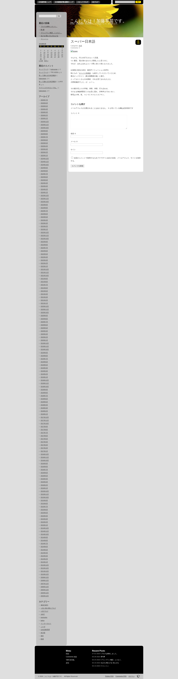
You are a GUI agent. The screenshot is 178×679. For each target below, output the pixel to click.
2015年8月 (44, 503)
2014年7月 (44, 543)
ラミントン (44, 39)
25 (48, 57)
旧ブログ (95, 2)
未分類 (43, 633)
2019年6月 (44, 362)
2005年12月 (45, 590)
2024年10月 (45, 164)
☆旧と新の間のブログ (48, 608)
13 (55, 52)
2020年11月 (45, 309)
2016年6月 (44, 472)
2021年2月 (44, 300)
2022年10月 (45, 238)
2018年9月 (44, 389)
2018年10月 (45, 386)
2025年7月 (44, 137)
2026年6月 (44, 103)
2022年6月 (44, 251)
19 (51, 54)
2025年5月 (44, 143)
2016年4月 (44, 479)
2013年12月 (45, 565)
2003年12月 (45, 596)
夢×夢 (42, 30)
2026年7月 (44, 100)
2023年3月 (44, 223)
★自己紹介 (44, 605)
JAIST (43, 614)
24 (44, 57)
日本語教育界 (45, 629)
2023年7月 (44, 211)
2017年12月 (45, 417)
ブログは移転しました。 (49, 26)
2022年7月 (44, 248)
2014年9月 (44, 537)
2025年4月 (44, 146)
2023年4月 (44, 220)
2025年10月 (45, 128)
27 (55, 57)
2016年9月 (44, 463)
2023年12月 (45, 195)
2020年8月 (44, 319)
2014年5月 (44, 550)
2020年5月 (44, 328)
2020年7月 (44, 322)
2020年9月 (44, 315)
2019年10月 (45, 349)
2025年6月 (44, 140)
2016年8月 (44, 466)
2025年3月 (44, 149)
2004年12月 (45, 593)
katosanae (54, 69)
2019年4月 (44, 368)
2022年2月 (44, 263)
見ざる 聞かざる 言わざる (49, 36)
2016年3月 (44, 482)
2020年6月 (44, 325)
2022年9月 (44, 241)
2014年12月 (45, 528)
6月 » (46, 61)
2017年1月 (44, 451)
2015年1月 (44, 525)
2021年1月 (44, 303)
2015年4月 (44, 516)
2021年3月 (44, 297)
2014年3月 (44, 556)
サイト (73, 150)
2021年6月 (44, 288)
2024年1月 (44, 192)
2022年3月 (44, 260)
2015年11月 (45, 494)
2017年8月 (44, 429)
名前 (73, 134)
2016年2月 (44, 485)
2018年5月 (44, 402)
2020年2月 (44, 337)
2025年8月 (44, 134)
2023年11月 (45, 198)
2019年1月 (44, 377)
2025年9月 (44, 131)
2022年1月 (44, 266)
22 (62, 54)
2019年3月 (44, 371)
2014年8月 (44, 540)
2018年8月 (44, 392)
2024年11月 (45, 161)
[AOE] (137, 676)
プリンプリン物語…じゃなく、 (51, 33)
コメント (75, 113)
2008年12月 (45, 580)
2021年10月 (45, 275)
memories (44, 617)
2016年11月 (45, 457)
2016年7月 (44, 469)
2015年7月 (44, 506)
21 (58, 54)
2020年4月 (44, 331)
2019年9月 (44, 352)
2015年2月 (44, 522)
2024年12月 (45, 158)
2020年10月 (45, 312)
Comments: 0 (75, 48)
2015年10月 (45, 497)
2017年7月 (44, 432)
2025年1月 (44, 155)
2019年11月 (45, 346)
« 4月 (41, 61)
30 (41, 59)
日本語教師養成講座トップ (64, 2)
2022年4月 (44, 257)
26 (51, 57)
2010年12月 (45, 574)
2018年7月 (44, 396)
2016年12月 (45, 454)
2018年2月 (44, 411)
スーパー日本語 (83, 41)
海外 (42, 636)
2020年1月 (44, 340)
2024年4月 (44, 183)
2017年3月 (44, 445)
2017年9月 (44, 426)
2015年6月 (44, 509)
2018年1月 (44, 414)
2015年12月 (45, 491)
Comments (71, 657)
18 (48, 54)
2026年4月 (44, 109)
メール (74, 141)
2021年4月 (44, 294)
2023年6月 (44, 214)
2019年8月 (44, 356)
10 (44, 52)
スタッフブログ (82, 2)
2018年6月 (44, 399)
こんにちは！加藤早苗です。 (98, 20)
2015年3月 (44, 519)
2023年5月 (44, 217)
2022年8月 (44, 245)
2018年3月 (44, 408)
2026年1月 (44, 118)
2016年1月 (44, 488)
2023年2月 (44, 226)
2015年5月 (44, 513)
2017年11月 (45, 420)
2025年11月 (45, 124)
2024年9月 (44, 168)
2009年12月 (45, 577)
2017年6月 (44, 436)
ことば (43, 626)
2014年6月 (44, 546)
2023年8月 (44, 208)
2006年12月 (45, 587)
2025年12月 (45, 121)
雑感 (42, 639)
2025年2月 (44, 152)
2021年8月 (44, 281)
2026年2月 (44, 115)
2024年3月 (44, 186)
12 (51, 52)
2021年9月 (44, 278)
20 (55, 54)
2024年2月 (44, 189)
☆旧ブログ (44, 611)
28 (58, 57)
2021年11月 (45, 272)
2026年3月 (44, 112)
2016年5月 (44, 476)
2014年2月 (44, 559)
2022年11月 (45, 235)
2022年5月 (44, 254)
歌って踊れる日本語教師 (47, 75)
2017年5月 (44, 439)
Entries (109, 676)
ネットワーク (43, 69)
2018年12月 (45, 380)
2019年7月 (44, 359)
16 (41, 54)
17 (44, 54)
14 (58, 52)
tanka (42, 620)
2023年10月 (45, 201)
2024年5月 (44, 180)
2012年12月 (45, 568)
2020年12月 (45, 306)
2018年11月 (45, 383)
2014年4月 (44, 553)
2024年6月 (44, 177)
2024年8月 (44, 171)
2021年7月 (44, 285)
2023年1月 (44, 229)
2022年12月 (45, 232)
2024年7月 (44, 174)
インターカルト (46, 623)
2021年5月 (44, 291)
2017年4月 (44, 442)
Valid (70, 660)
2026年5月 (44, 106)
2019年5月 (44, 365)
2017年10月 (45, 423)
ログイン (131, 676)
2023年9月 (44, 205)
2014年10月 (45, 534)
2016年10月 (45, 460)
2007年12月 (45, 583)
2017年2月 (44, 448)
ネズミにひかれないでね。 (48, 88)
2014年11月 (45, 531)
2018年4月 (44, 405)
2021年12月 (45, 269)
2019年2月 (44, 374)
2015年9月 (44, 500)
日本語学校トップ (45, 2)
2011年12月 (45, 571)
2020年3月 (44, 334)
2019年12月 (45, 343)
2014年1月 (44, 562)
